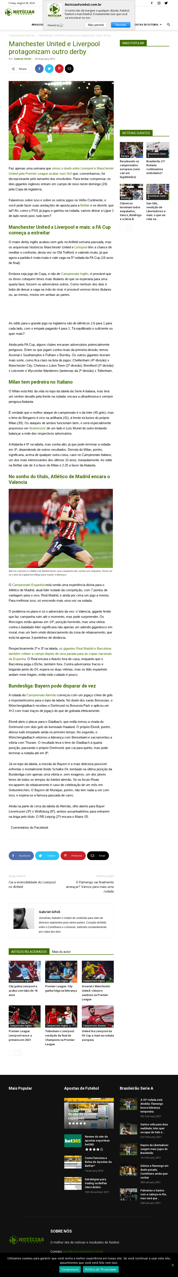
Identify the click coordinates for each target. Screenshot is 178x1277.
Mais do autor (61, 952)
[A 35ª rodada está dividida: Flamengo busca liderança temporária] (128, 1104)
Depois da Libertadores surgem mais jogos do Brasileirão (154, 1149)
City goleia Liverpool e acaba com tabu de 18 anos (23, 991)
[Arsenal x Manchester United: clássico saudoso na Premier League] (98, 972)
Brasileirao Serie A (157, 155)
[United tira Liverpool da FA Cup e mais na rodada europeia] (98, 1016)
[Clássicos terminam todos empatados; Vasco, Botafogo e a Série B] (131, 192)
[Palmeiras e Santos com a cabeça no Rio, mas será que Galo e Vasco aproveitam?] (128, 1195)
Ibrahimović (37, 428)
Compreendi (70, 1269)
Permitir (120, 25)
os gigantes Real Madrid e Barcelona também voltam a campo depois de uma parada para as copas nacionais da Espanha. (60, 654)
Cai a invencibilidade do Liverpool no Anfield (32, 884)
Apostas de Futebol (144, 24)
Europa (125, 156)
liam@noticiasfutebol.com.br (83, 1251)
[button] (168, 25)
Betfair (84, 205)
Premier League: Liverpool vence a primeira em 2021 (20, 1036)
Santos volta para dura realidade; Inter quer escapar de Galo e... (154, 1128)
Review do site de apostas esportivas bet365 (97, 1140)
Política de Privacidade (101, 1269)
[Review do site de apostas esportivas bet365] (73, 1140)
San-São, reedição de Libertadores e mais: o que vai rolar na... (156, 211)
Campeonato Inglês (75, 274)
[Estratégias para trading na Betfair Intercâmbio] (73, 1183)
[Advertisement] (61, 309)
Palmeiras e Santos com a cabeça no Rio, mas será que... (153, 1194)
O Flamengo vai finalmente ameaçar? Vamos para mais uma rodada (90, 886)
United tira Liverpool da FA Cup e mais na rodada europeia (98, 1036)
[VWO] (64, 25)
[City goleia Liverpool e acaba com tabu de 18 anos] (25, 972)
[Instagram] (159, 3)
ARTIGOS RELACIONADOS (29, 952)
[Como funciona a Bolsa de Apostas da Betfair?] (73, 1162)
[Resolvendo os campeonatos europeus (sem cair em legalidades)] (131, 150)
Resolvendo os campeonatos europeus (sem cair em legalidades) (130, 169)
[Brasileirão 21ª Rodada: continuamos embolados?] (158, 150)
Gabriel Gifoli (22, 58)
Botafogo (126, 198)
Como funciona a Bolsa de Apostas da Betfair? (98, 1161)
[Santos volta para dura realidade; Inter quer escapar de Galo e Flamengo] (128, 1129)
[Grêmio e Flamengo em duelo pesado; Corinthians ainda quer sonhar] (128, 1170)
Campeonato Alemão (22, 35)
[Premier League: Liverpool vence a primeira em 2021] (25, 1016)
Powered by (54, 25)
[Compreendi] (172, 1265)
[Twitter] (166, 3)
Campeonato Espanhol (28, 585)
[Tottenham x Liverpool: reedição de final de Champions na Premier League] (61, 1016)
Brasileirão (40, 24)
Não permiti (96, 25)
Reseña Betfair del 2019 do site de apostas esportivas (87, 1114)
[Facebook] (151, 3)
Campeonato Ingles (21, 980)
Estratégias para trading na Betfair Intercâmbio (96, 1183)
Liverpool (80, 247)
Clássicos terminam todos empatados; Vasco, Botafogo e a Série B (131, 211)
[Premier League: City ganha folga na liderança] (61, 972)
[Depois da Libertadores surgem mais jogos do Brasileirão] (128, 1149)
